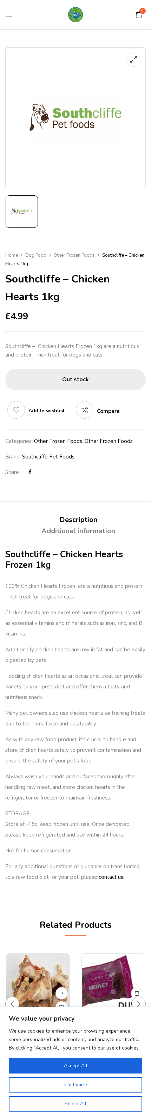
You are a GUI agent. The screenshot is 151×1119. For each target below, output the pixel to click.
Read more (61, 993)
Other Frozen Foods (74, 255)
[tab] (78, 519)
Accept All (75, 1065)
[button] (138, 14)
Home (11, 255)
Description (78, 519)
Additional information (78, 531)
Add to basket (137, 993)
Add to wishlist (46, 410)
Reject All (75, 1103)
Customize (75, 1084)
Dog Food (35, 255)
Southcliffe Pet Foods (48, 456)
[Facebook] (30, 472)
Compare (108, 411)
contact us (111, 877)
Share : (13, 472)
